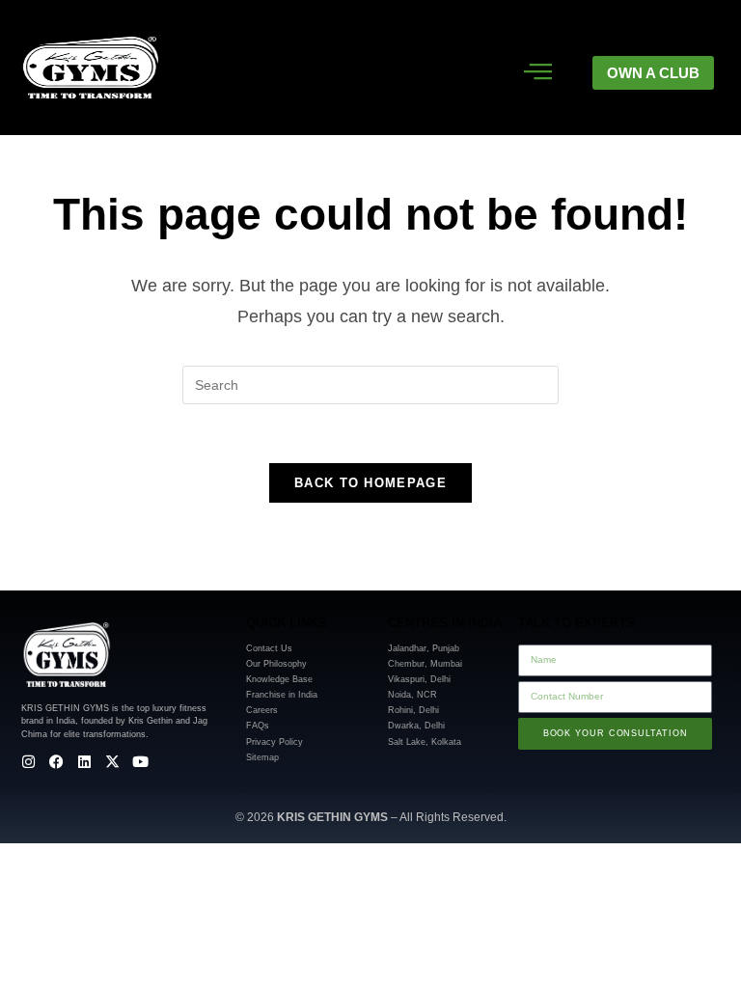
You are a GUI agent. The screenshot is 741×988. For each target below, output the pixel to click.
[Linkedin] (84, 762)
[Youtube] (140, 762)
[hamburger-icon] (538, 73)
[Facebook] (56, 762)
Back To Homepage (370, 483)
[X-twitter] (112, 762)
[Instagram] (28, 762)
